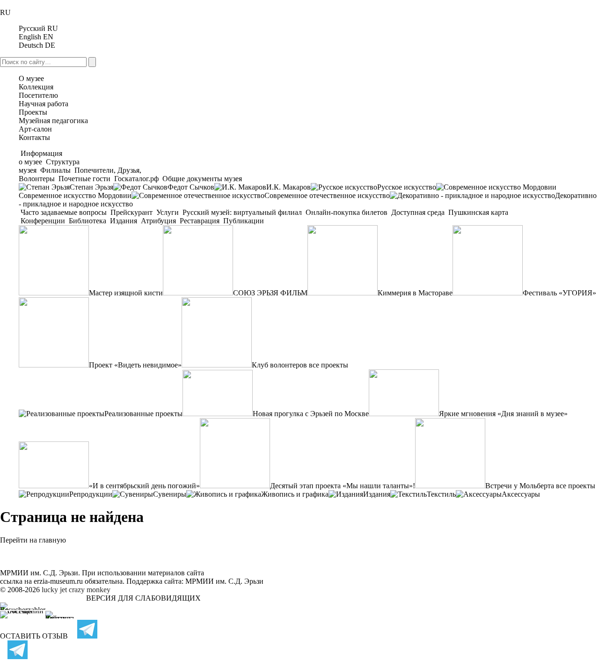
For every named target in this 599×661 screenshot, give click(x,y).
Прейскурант (131, 212)
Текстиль (441, 494)
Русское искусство (406, 187)
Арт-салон (35, 129)
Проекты (33, 112)
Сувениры (169, 494)
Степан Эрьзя (91, 187)
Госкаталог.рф (136, 179)
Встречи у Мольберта (519, 486)
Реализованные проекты (143, 414)
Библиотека (87, 221)
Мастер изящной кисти (126, 293)
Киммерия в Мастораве (415, 293)
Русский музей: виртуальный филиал (242, 212)
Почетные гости (84, 179)
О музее (31, 78)
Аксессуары (521, 494)
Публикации (242, 221)
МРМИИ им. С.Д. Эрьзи (224, 581)
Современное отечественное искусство (327, 195)
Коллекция (36, 87)
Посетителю (38, 95)
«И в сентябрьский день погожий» (144, 486)
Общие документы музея (201, 179)
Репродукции (90, 494)
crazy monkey (89, 590)
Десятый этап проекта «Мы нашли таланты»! (342, 486)
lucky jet (54, 590)
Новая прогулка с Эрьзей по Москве (311, 414)
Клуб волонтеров (279, 365)
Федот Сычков (191, 187)
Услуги (167, 212)
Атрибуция (158, 221)
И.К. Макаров (288, 187)
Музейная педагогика (53, 121)
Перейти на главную (33, 540)
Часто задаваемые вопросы (64, 212)
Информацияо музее (40, 157)
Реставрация (199, 221)
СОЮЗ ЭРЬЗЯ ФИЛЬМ (270, 293)
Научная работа (43, 104)
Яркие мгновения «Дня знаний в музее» (503, 414)
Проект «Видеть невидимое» (135, 365)
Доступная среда (417, 212)
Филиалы (55, 170)
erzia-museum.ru (58, 581)
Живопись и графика (295, 494)
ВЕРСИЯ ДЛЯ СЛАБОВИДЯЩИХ (143, 598)
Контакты (34, 137)
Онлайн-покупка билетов (346, 212)
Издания (123, 221)
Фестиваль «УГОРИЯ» (559, 293)
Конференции (43, 221)
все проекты (328, 365)
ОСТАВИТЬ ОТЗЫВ (34, 636)
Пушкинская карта (477, 212)
